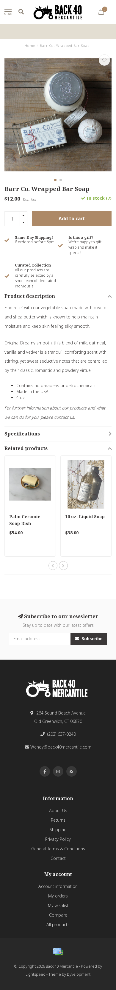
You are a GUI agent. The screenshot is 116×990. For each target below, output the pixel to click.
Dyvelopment (78, 974)
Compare (58, 915)
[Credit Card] (58, 951)
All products (58, 924)
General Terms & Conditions (58, 849)
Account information (58, 886)
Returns (58, 820)
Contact (58, 858)
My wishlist (58, 905)
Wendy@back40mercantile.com (60, 747)
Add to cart (72, 218)
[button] (55, 180)
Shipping (58, 829)
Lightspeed (36, 974)
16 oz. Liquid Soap (85, 516)
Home (30, 45)
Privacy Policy (58, 839)
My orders (58, 896)
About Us (58, 810)
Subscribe (92, 638)
